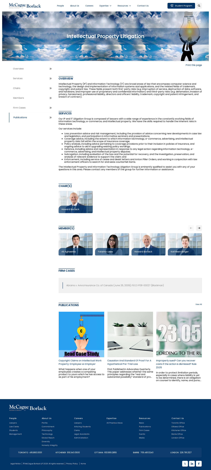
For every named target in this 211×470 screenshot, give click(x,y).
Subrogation (71, 154)
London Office (178, 438)
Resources (123, 5)
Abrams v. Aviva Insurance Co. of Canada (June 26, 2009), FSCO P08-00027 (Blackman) (115, 285)
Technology (47, 434)
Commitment (48, 426)
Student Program (183, 5)
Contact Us (143, 5)
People (60, 5)
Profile (45, 423)
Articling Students (82, 426)
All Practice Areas (115, 423)
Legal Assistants (82, 434)
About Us (74, 5)
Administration (81, 438)
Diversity (46, 441)
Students (13, 430)
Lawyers (13, 423)
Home (83, 464)
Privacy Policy (72, 464)
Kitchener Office (179, 430)
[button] (199, 228)
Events (142, 434)
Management (15, 434)
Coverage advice (74, 138)
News (141, 423)
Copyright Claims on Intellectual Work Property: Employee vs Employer (80, 362)
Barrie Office (177, 434)
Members (18, 98)
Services (18, 78)
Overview (18, 68)
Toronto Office (178, 423)
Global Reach (48, 438)
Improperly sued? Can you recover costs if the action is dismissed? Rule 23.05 (176, 364)
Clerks (77, 430)
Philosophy (47, 430)
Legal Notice (15, 464)
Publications (20, 117)
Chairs (16, 88)
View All (198, 304)
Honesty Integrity (50, 445)
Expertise (104, 5)
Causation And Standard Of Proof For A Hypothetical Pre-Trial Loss (129, 362)
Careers (89, 5)
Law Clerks (14, 426)
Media (142, 438)
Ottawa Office (178, 426)
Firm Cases (19, 107)
